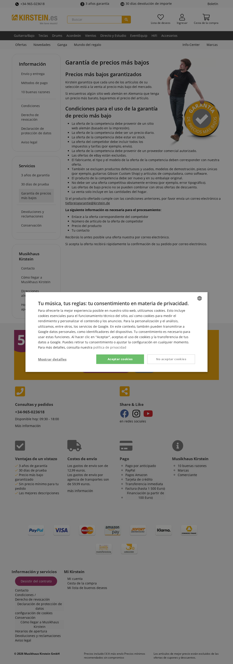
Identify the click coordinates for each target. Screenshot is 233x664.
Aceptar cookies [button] (120, 359)
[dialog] (116, 332)
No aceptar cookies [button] (171, 359)
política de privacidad (109, 347)
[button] (52, 359)
